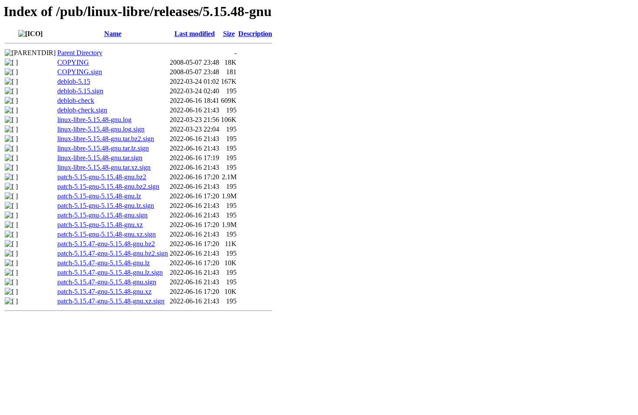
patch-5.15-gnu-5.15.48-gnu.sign (102, 215)
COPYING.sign (79, 72)
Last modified (194, 33)
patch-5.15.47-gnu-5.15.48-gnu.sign (106, 282)
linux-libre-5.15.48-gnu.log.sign (101, 129)
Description (255, 33)
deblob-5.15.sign (80, 91)
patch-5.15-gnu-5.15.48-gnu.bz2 (101, 177)
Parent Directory (79, 52)
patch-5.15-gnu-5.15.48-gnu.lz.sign (105, 205)
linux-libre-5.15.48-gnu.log (94, 119)
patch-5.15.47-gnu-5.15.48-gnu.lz (103, 263)
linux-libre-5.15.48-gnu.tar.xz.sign (104, 167)
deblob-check (75, 100)
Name (113, 33)
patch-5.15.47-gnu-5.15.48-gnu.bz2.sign (112, 253)
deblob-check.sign (82, 110)
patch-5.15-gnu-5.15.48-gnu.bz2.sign (108, 186)
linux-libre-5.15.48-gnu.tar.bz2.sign (105, 138)
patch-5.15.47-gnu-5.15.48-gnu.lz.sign (110, 272)
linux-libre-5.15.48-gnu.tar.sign (99, 157)
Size (229, 33)
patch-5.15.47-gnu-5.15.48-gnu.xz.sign (110, 301)
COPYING (73, 62)
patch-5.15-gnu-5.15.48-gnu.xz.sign (106, 234)
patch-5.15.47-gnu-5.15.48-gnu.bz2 (106, 243)
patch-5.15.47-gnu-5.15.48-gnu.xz (104, 291)
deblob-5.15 (73, 81)
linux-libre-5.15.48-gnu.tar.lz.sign (103, 148)
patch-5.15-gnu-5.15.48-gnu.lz (99, 196)
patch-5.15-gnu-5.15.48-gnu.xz (100, 224)
